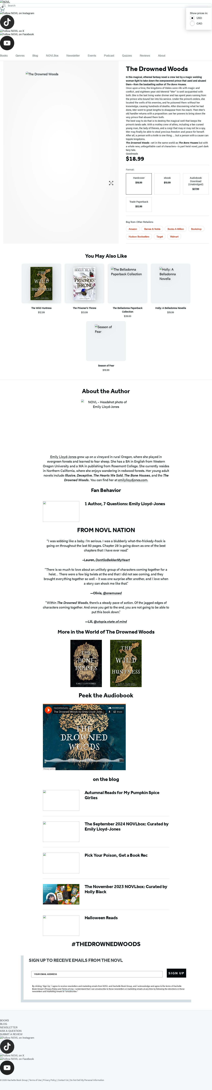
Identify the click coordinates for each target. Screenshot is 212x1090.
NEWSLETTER (8, 1027)
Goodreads (132, 153)
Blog (35, 55)
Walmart (174, 236)
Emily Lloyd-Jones (63, 456)
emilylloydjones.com (132, 479)
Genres (20, 55)
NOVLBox (52, 55)
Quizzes (127, 55)
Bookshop (196, 228)
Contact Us (63, 1080)
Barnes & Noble (152, 228)
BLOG (3, 1024)
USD (199, 18)
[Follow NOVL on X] (106, 31)
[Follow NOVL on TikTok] (106, 22)
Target (160, 236)
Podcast (109, 55)
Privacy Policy (49, 1080)
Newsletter (73, 55)
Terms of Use (35, 1080)
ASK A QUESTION (11, 1031)
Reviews (145, 55)
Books (4, 55)
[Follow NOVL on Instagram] (106, 13)
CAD (199, 23)
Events (92, 55)
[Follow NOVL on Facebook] (106, 34)
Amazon (133, 228)
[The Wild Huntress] (126, 663)
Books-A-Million (176, 228)
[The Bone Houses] (86, 663)
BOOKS (4, 1020)
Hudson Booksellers (139, 236)
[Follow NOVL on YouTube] (106, 43)
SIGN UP (176, 973)
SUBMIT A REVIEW (11, 1034)
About (161, 55)
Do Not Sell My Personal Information (87, 1080)
